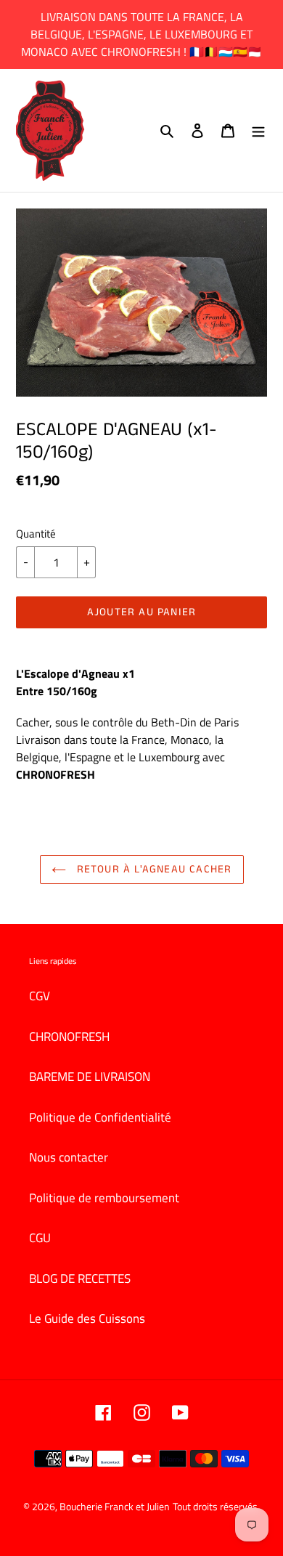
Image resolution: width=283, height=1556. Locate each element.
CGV (39, 995)
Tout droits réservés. (216, 1506)
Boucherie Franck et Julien (115, 1506)
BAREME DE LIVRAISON (89, 1076)
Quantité (36, 534)
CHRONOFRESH (69, 1036)
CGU (40, 1237)
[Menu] (258, 130)
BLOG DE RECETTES (80, 1278)
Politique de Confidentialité (100, 1117)
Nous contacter (68, 1157)
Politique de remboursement (104, 1197)
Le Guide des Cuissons (87, 1318)
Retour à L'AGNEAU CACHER (152, 869)
